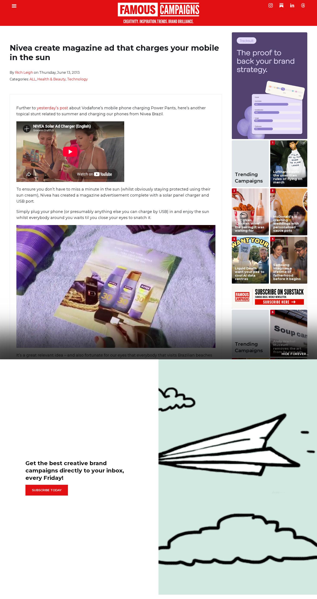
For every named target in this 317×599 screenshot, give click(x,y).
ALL (33, 79)
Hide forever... (295, 354)
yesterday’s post (52, 108)
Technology (77, 79)
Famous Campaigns (158, 13)
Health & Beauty (51, 79)
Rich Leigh (24, 72)
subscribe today (46, 490)
